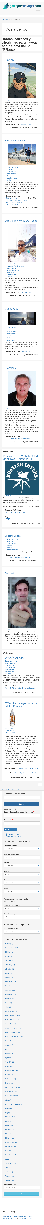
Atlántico (9, 276)
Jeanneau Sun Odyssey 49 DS (27, 768)
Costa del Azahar (12, 167)
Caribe (9, 180)
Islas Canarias (11, 264)
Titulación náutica (10, 845)
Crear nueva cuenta (12, 834)
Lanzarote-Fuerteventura (15, 266)
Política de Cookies (25, 1218)
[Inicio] (22, 6)
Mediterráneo (11, 274)
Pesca (6, 888)
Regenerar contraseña (13, 836)
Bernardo (10, 573)
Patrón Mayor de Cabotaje (26, 688)
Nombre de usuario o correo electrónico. (18, 812)
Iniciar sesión (11, 829)
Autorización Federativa (14, 202)
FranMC (9, 59)
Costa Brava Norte (11, 661)
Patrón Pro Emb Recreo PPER (15, 512)
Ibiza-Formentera (12, 178)
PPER (8, 519)
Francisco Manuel (15, 140)
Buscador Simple (10, 1184)
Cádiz (8, 100)
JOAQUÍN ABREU (13, 657)
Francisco (10, 368)
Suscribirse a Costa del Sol (11, 789)
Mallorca (9, 545)
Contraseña (8, 820)
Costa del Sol (11, 172)
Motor (6, 880)
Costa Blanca (11, 169)
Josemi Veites (13, 535)
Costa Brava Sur (10, 663)
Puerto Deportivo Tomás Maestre (26, 773)
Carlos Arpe (11, 308)
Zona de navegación (11, 854)
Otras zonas (11, 340)
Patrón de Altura (10, 688)
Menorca (10, 176)
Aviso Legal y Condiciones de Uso (14, 1216)
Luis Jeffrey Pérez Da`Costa (21, 220)
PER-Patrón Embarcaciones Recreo (18, 439)
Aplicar (21, 1194)
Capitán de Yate (26, 124)
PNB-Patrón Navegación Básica (16, 200)
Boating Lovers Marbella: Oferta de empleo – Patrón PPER (21, 457)
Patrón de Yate (26, 292)
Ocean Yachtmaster (11, 204)
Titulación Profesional (12, 905)
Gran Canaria (11, 268)
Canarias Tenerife (13, 270)
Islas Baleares (11, 174)
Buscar (21, 804)
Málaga (5, 19)
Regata (6, 871)
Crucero (7, 863)
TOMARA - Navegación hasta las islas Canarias (20, 704)
